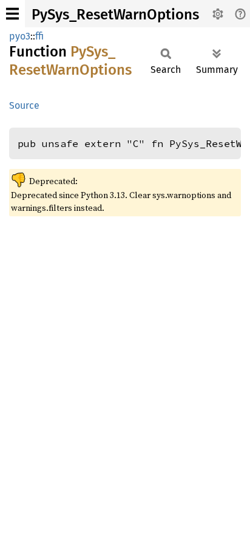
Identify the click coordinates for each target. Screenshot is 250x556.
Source (24, 105)
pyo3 (19, 36)
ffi (39, 36)
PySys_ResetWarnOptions (115, 14)
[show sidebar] (12, 13)
